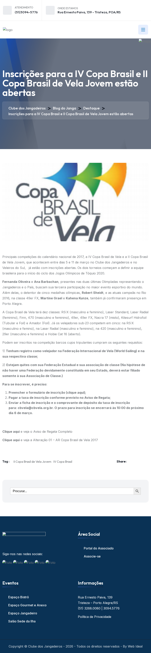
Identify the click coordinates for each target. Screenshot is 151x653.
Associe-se (92, 556)
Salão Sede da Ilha (22, 621)
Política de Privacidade (94, 617)
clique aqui (75, 392)
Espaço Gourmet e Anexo (27, 605)
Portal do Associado (99, 548)
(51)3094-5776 (26, 12)
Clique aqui (11, 432)
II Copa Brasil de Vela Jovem (32, 462)
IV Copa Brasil (62, 462)
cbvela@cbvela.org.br (35, 408)
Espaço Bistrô (18, 597)
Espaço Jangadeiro (22, 613)
